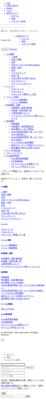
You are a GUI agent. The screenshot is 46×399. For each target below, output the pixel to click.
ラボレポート (17, 92)
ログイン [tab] (10, 354)
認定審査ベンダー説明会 (22, 129)
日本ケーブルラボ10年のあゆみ (25, 65)
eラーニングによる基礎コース (25, 164)
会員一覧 (15, 76)
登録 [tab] (8, 357)
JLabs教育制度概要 (19, 158)
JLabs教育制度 (12, 156)
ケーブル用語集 (13, 150)
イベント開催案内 (19, 100)
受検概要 (15, 124)
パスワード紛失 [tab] (13, 360)
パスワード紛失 (18, 21)
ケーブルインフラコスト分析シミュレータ (20, 266)
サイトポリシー (18, 81)
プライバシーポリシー (21, 84)
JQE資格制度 (17, 161)
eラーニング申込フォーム (23, 166)
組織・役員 (16, 67)
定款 (13, 70)
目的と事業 (16, 59)
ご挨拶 (14, 57)
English (9, 8)
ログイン (15, 16)
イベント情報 (12, 97)
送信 (28, 396)
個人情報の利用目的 (10, 386)
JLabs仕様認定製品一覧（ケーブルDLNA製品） (22, 290)
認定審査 (10, 121)
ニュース (10, 86)
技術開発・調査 (13, 105)
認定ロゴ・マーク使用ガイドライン (27, 145)
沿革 (13, 62)
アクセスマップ (18, 73)
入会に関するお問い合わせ (23, 78)
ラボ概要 (10, 54)
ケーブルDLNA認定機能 (22, 142)
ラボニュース (17, 89)
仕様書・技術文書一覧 (21, 110)
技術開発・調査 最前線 (21, 108)
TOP (8, 3)
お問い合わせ (12, 5)
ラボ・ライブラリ (14, 153)
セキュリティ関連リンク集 (23, 94)
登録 (13, 18)
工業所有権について (20, 113)
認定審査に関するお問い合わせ (25, 148)
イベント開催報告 (19, 102)
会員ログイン (12, 13)
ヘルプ (9, 10)
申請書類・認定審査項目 (22, 126)
